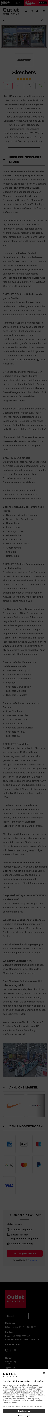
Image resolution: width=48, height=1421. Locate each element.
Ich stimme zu (24, 1411)
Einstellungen (24, 1416)
